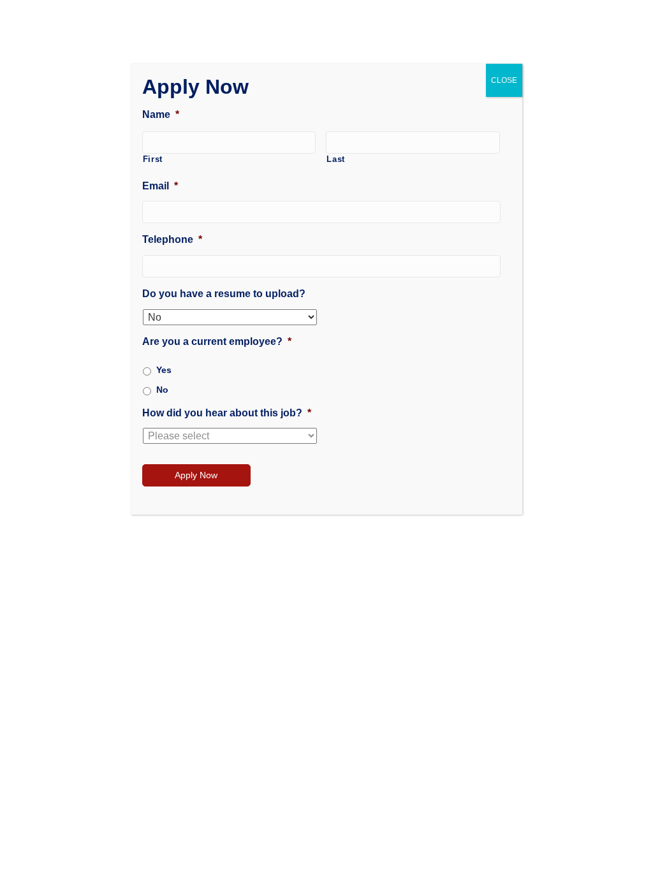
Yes (164, 370)
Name (160, 114)
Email (160, 185)
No (162, 389)
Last (335, 159)
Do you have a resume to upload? (223, 293)
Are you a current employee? (216, 341)
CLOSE (504, 80)
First (153, 159)
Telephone (172, 239)
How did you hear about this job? (226, 412)
